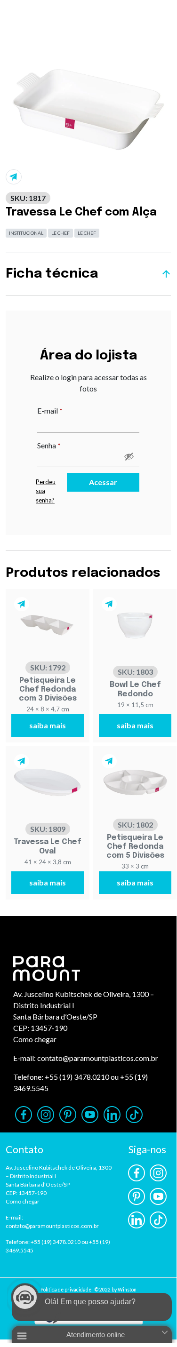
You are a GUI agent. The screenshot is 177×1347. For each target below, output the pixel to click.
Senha (68, 445)
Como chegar (34, 1039)
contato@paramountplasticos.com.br (97, 1057)
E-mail (69, 410)
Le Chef (60, 233)
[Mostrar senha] (129, 456)
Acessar (103, 482)
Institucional (26, 233)
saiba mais (47, 725)
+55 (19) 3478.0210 (77, 1076)
